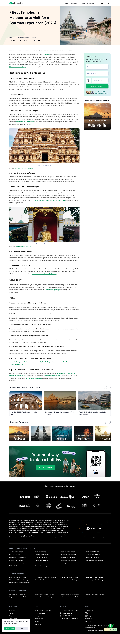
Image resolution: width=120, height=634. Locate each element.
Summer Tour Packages (42, 580)
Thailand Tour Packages (93, 552)
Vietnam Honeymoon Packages (95, 594)
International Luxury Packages (69, 580)
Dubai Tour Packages (41, 552)
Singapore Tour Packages (68, 552)
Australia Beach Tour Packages (62, 362)
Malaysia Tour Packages (68, 557)
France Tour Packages (41, 560)
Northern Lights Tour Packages (95, 580)
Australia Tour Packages (16, 552)
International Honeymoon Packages (45, 577)
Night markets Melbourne (17, 376)
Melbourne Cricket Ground (52, 376)
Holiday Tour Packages (87, 3)
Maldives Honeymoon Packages (44, 594)
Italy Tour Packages (40, 563)
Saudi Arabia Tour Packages (17, 563)
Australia (47, 55)
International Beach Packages (94, 577)
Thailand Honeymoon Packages (70, 594)
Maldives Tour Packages (42, 554)
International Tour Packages (17, 577)
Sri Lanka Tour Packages (16, 560)
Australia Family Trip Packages (41, 362)
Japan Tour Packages (41, 557)
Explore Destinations (71, 3)
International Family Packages (69, 577)
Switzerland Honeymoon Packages (71, 597)
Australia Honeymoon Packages (19, 362)
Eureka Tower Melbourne (33, 378)
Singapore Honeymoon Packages (19, 597)
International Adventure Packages (19, 580)
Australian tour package (52, 290)
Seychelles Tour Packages (68, 554)
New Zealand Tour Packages (17, 557)
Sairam (12, 40)
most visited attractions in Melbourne (44, 274)
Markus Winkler (19, 246)
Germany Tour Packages (68, 563)
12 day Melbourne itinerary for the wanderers (50, 200)
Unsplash (30, 168)
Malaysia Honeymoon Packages (44, 597)
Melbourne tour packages (17, 67)
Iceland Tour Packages (92, 557)
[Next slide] (109, 387)
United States (10, 628)
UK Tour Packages (14, 566)
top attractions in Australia (25, 122)
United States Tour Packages (94, 560)
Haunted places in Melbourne (65, 373)
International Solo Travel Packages (19, 583)
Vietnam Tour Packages (93, 554)
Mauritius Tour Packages (93, 563)
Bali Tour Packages (14, 554)
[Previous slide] (105, 387)
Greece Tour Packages (41, 566)
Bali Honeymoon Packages (17, 594)
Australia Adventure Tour (18, 364)
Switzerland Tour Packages (68, 560)
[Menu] (109, 3)
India (22, 628)
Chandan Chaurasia (20, 168)
